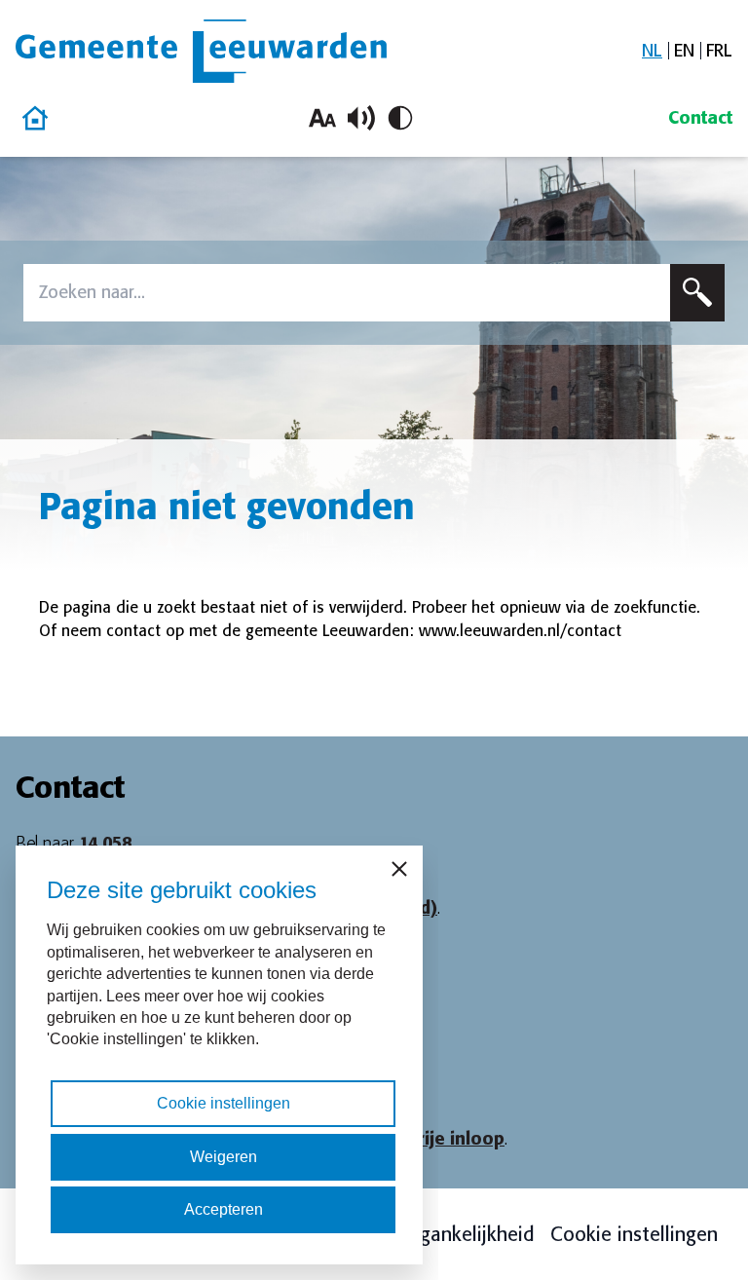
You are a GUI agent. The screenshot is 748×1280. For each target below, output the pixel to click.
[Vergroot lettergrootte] (322, 118)
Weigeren (223, 1156)
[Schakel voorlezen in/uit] (361, 118)
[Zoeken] (697, 292)
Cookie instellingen (634, 1234)
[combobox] (346, 292)
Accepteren (223, 1209)
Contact (700, 118)
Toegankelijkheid (462, 1234)
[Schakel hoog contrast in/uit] (400, 118)
